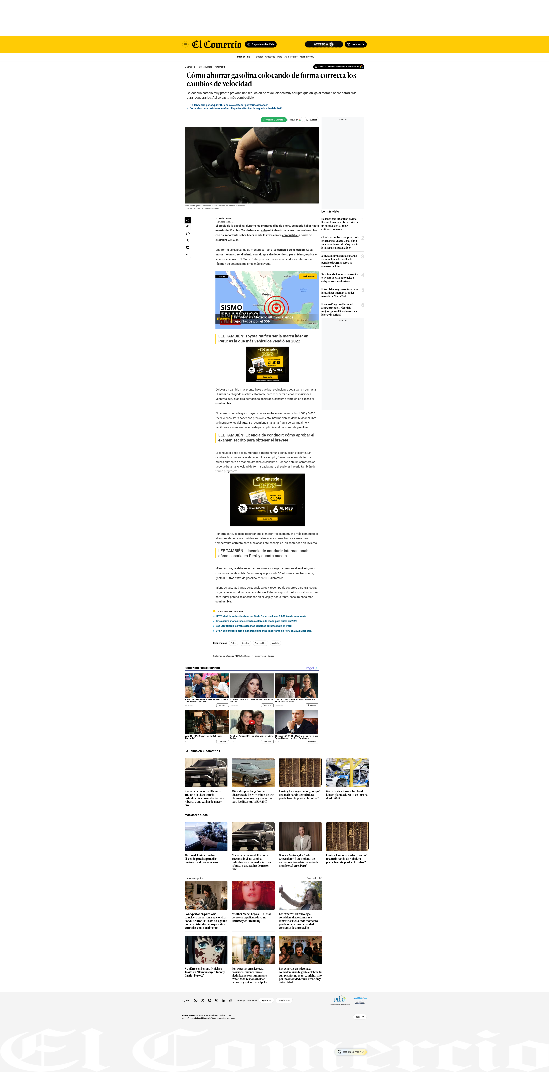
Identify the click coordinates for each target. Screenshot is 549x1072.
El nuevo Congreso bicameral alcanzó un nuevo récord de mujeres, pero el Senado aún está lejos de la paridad (339, 309)
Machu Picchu (307, 56)
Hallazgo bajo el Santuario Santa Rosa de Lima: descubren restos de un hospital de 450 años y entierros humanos (340, 224)
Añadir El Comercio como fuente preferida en (338, 67)
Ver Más (275, 643)
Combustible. (260, 643)
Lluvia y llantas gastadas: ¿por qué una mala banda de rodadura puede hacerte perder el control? (299, 794)
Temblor (258, 56)
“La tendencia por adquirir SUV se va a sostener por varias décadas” (229, 104)
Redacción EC (225, 218)
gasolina (245, 643)
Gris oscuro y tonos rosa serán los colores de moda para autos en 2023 (256, 621)
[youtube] (216, 1000)
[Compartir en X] (188, 240)
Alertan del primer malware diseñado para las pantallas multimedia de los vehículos (201, 858)
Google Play (284, 1000)
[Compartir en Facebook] (188, 233)
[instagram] (209, 1000)
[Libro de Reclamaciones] (360, 1000)
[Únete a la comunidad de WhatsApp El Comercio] (274, 119)
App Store (266, 1000)
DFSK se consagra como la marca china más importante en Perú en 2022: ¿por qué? (264, 630)
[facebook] (195, 1000)
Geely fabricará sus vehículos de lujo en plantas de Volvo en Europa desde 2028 (347, 794)
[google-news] (230, 1000)
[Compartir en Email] (188, 247)
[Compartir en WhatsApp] (188, 226)
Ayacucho (270, 56)
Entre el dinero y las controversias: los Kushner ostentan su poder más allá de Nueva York (339, 292)
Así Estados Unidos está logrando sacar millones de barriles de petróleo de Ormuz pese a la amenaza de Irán (339, 261)
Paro (279, 56)
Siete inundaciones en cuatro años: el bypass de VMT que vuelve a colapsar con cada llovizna (340, 277)
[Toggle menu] (185, 44)
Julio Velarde (291, 56)
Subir (358, 1017)
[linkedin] (223, 1000)
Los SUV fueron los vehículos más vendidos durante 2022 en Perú (254, 625)
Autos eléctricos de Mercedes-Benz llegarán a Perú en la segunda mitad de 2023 (236, 108)
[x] (202, 1000)
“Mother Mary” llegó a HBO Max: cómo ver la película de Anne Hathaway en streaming (252, 917)
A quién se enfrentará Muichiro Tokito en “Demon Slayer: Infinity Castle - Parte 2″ (205, 972)
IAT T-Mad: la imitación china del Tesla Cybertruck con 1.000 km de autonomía (261, 616)
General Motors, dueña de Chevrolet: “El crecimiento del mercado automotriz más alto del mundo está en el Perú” (299, 860)
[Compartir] (188, 220)
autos (233, 643)
